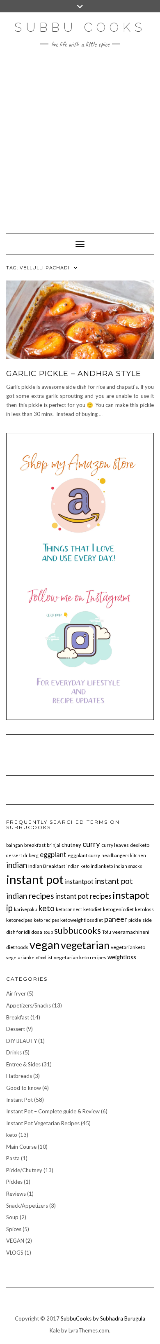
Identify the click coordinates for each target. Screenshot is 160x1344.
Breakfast (17, 1017)
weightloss (121, 957)
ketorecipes (19, 920)
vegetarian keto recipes (80, 957)
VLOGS (14, 1252)
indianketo (102, 866)
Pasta (13, 1158)
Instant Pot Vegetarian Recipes (43, 1123)
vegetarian (85, 945)
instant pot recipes (83, 896)
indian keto (77, 866)
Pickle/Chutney (24, 1170)
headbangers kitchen (123, 855)
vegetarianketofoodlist (29, 957)
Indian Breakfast (46, 866)
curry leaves (115, 845)
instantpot (79, 881)
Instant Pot (19, 1099)
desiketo (139, 845)
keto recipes (46, 920)
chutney (71, 844)
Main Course (21, 1146)
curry (91, 843)
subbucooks (77, 930)
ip (9, 908)
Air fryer (16, 993)
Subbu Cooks (80, 27)
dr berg (31, 855)
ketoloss (144, 909)
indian (16, 865)
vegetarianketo (128, 947)
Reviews (16, 1193)
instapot (130, 895)
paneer (115, 918)
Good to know (23, 1088)
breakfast (35, 845)
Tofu (106, 932)
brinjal (53, 845)
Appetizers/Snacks (28, 1005)
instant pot (35, 879)
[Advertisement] (80, 136)
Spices (13, 1229)
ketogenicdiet (118, 909)
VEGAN (15, 1240)
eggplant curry (84, 855)
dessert (14, 855)
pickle (134, 920)
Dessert (15, 1029)
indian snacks (128, 866)
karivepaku (25, 909)
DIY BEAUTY (21, 1041)
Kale (55, 1330)
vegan (44, 944)
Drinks (14, 1052)
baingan (14, 845)
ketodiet (92, 909)
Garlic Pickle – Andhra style (73, 373)
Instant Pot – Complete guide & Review (53, 1111)
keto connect (69, 909)
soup (48, 932)
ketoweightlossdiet (81, 920)
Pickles (14, 1181)
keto (47, 908)
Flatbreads (19, 1076)
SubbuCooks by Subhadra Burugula (103, 1318)
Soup (12, 1217)
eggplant (53, 854)
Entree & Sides (23, 1064)
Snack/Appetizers (27, 1205)
